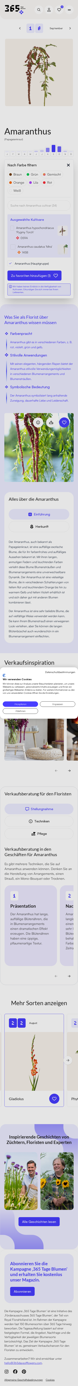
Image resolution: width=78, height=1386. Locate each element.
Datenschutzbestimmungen (60, 672)
